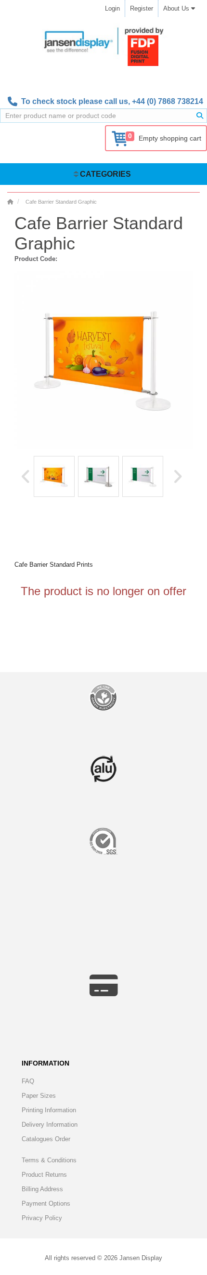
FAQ (28, 1081)
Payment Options (46, 1203)
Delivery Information (50, 1124)
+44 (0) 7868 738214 (167, 101)
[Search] (200, 115)
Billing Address (42, 1189)
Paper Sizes (39, 1095)
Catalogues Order (46, 1139)
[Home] (10, 202)
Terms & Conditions (49, 1160)
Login (112, 8)
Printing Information (49, 1110)
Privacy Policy (42, 1218)
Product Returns (44, 1174)
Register (141, 8)
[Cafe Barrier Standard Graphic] (54, 476)
